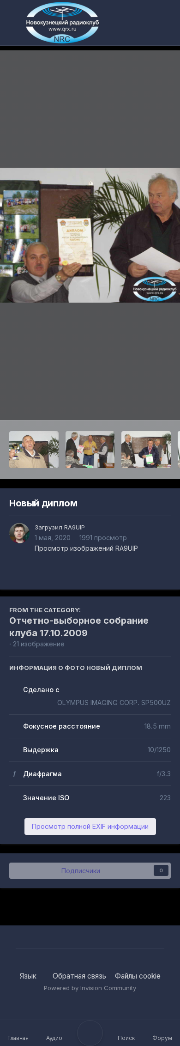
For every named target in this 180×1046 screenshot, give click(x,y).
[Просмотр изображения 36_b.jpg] (90, 449)
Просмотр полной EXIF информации (90, 826)
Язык (29, 976)
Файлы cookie (138, 976)
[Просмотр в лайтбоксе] (90, 235)
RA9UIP (74, 527)
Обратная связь (79, 976)
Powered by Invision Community (90, 987)
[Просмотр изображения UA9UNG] (146, 449)
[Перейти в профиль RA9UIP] (19, 533)
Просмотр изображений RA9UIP (86, 548)
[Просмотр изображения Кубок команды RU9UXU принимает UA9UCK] (34, 449)
